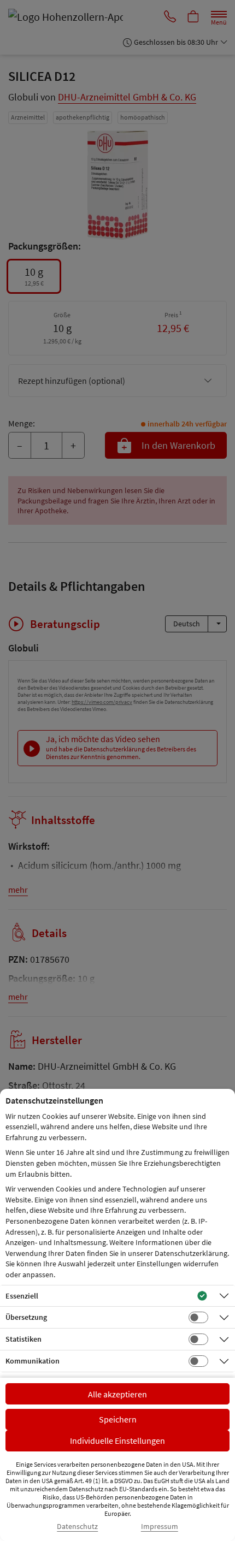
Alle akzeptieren (117, 1394)
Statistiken (23, 1339)
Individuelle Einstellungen (117, 1440)
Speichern (118, 1419)
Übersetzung (26, 1317)
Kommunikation (32, 1361)
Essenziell (21, 1296)
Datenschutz (77, 1526)
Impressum (159, 1526)
